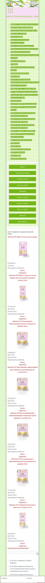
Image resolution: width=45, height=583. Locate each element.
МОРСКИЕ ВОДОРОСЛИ (19, 73)
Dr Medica (14, 64)
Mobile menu (10, 11)
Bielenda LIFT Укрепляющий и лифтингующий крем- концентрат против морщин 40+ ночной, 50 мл (23, 369)
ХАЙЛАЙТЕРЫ (15, 101)
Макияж (23, 215)
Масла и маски (22, 203)
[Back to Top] (37, 554)
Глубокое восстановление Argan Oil (23, 31)
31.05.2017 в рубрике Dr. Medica (20, 562)
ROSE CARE (15, 76)
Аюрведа (22, 191)
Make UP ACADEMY (17, 61)
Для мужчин (22, 221)
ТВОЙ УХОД (15, 143)
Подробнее (22, 273)
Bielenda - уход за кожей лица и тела (24, 24)
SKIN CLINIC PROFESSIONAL (21, 27)
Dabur (22, 167)
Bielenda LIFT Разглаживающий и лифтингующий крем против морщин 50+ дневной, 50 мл (22, 461)
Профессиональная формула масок (24, 49)
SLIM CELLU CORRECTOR (20, 149)
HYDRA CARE (15, 146)
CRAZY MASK (15, 156)
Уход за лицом (22, 197)
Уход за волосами (22, 173)
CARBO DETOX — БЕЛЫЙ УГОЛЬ (23, 89)
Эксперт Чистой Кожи (18, 85)
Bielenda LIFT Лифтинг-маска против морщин (22, 237)
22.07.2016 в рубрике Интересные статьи (22, 569)
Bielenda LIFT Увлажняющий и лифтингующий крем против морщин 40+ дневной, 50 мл (22, 324)
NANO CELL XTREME (18, 34)
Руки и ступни (22, 209)
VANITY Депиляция (17, 152)
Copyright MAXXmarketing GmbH (18, 548)
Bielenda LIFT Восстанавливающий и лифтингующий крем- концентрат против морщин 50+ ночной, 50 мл (22, 415)
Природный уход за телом (20, 52)
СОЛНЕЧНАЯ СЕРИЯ (18, 159)
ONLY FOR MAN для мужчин (21, 140)
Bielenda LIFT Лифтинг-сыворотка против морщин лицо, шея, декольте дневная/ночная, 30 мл (22, 278)
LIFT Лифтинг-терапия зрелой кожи (24, 92)
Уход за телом (22, 179)
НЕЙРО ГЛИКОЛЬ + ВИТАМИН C (22, 131)
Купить (22, 270)
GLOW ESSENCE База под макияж (23, 104)
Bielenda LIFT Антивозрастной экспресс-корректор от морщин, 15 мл (22, 506)
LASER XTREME (16, 37)
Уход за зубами (22, 185)
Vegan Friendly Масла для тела (22, 46)
